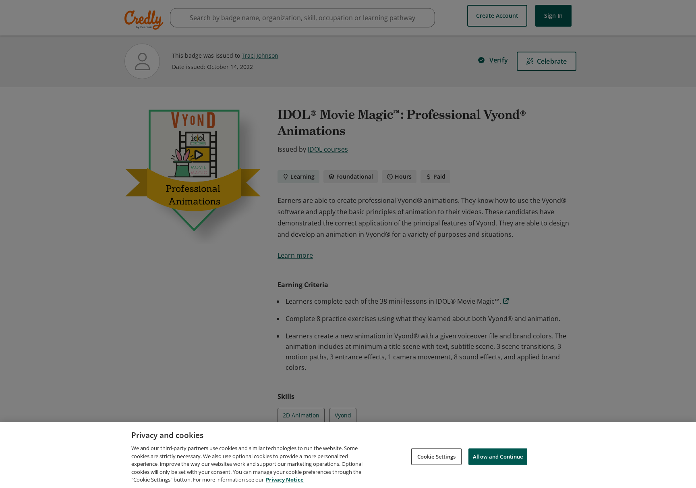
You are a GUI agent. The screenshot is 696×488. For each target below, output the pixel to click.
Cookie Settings (436, 456)
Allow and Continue (498, 456)
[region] (348, 455)
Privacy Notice (285, 479)
